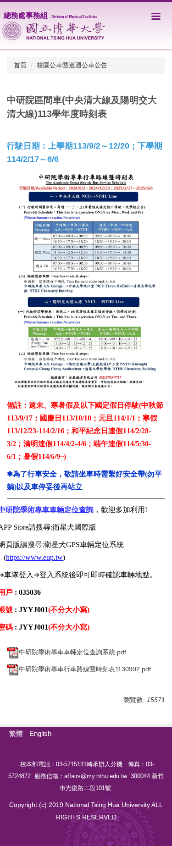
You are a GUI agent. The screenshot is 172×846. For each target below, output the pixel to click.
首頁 (20, 65)
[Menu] (156, 16)
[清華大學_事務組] (53, 31)
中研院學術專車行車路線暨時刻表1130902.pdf (85, 669)
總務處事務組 (50, 15)
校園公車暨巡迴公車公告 (72, 65)
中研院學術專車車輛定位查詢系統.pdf (72, 652)
